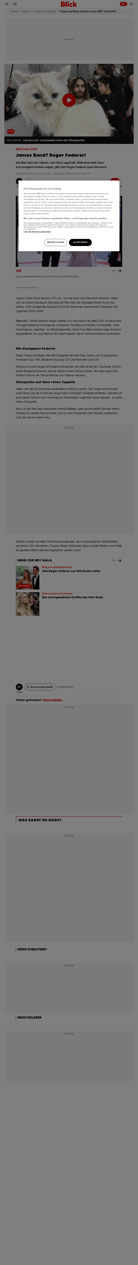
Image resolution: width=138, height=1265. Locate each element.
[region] (69, 216)
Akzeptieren (80, 242)
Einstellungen (55, 242)
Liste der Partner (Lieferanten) (37, 232)
